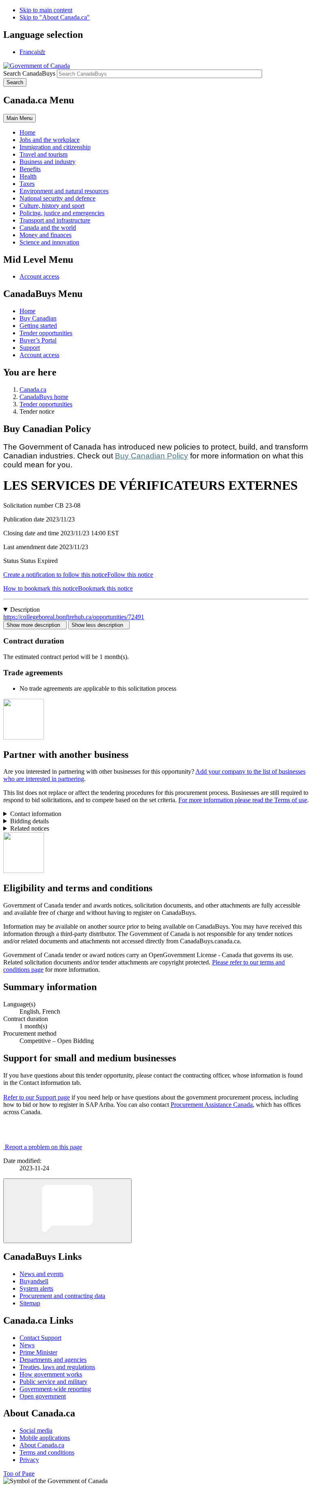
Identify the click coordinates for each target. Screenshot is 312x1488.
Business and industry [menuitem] (48, 161)
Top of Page (19, 1473)
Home (27, 311)
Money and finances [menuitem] (46, 234)
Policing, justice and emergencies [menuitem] (62, 212)
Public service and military (53, 1381)
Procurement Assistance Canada (212, 1104)
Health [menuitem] (28, 176)
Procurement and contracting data (62, 1295)
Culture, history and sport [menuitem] (52, 205)
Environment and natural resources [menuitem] (64, 191)
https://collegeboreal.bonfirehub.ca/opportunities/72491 (73, 616)
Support (30, 347)
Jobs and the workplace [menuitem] (50, 139)
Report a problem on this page (43, 1146)
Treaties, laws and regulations (57, 1367)
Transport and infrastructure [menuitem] (55, 220)
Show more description (34, 625)
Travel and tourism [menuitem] (43, 154)
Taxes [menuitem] (27, 183)
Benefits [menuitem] (30, 169)
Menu (19, 118)
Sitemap (30, 1303)
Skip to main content (46, 10)
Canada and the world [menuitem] (48, 227)
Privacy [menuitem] (29, 1459)
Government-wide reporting (55, 1388)
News (27, 1345)
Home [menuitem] (27, 132)
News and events (41, 1273)
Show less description (99, 625)
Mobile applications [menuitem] (45, 1437)
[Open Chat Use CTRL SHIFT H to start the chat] (67, 1210)
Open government (43, 1396)
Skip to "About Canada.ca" (55, 17)
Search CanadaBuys (29, 73)
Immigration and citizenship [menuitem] (55, 147)
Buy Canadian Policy (151, 456)
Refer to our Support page (36, 1097)
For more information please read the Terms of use (242, 799)
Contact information (35, 813)
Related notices (29, 828)
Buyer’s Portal (38, 340)
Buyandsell (34, 1281)
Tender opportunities (46, 332)
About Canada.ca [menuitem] (42, 1445)
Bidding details (29, 821)
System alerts (36, 1288)
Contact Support (40, 1337)
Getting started (38, 325)
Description (25, 609)
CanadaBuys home (44, 396)
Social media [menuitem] (36, 1430)
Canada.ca (33, 389)
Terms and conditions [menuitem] (47, 1452)
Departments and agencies (53, 1359)
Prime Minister (38, 1352)
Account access (39, 276)
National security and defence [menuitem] (57, 198)
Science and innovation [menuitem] (49, 242)
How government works (51, 1374)
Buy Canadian (38, 318)
